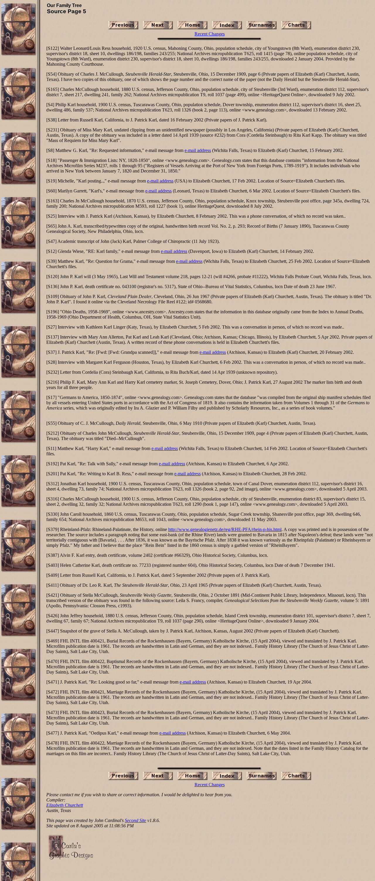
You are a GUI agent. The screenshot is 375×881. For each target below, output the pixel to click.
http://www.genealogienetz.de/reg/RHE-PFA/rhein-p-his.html (225, 529)
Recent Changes (210, 33)
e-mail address (198, 150)
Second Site (135, 820)
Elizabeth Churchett (64, 805)
